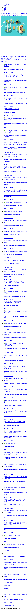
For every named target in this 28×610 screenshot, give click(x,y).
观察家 (5, 5)
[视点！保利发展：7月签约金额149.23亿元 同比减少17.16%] (14, 61)
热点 (5, 7)
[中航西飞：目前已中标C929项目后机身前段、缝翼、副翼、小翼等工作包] (14, 35)
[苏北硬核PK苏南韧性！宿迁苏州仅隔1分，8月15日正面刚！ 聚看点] (14, 58)
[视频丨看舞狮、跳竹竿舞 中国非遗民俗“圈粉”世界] (14, 55)
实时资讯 (6, 4)
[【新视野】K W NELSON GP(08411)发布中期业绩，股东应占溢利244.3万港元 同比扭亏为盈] (14, 15)
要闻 (5, 9)
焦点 (5, 10)
